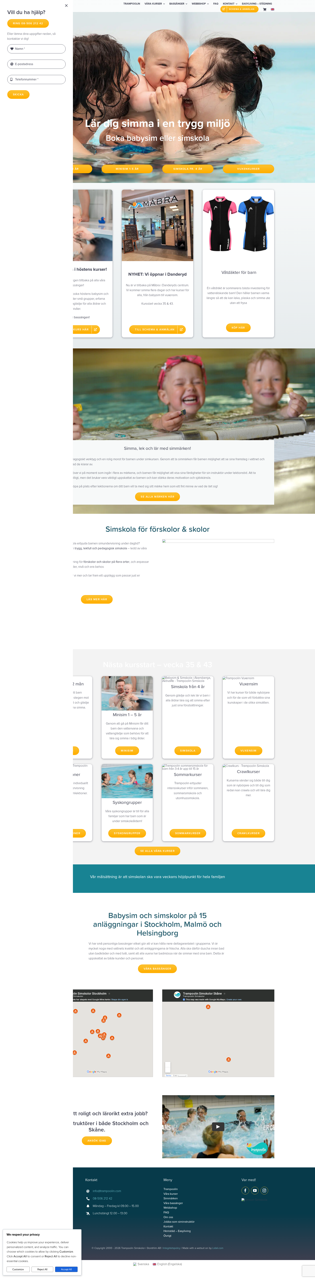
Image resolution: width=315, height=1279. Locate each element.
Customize (18, 1269)
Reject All (42, 1269)
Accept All (66, 1269)
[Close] (66, 6)
